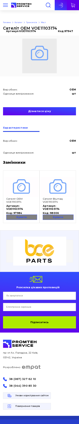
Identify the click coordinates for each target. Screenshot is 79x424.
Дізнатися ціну (39, 111)
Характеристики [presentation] (15, 128)
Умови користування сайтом (32, 395)
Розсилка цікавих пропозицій (38, 287)
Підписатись (39, 322)
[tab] (21, 129)
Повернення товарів (27, 406)
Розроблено (11, 367)
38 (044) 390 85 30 (22, 385)
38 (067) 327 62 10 (22, 379)
